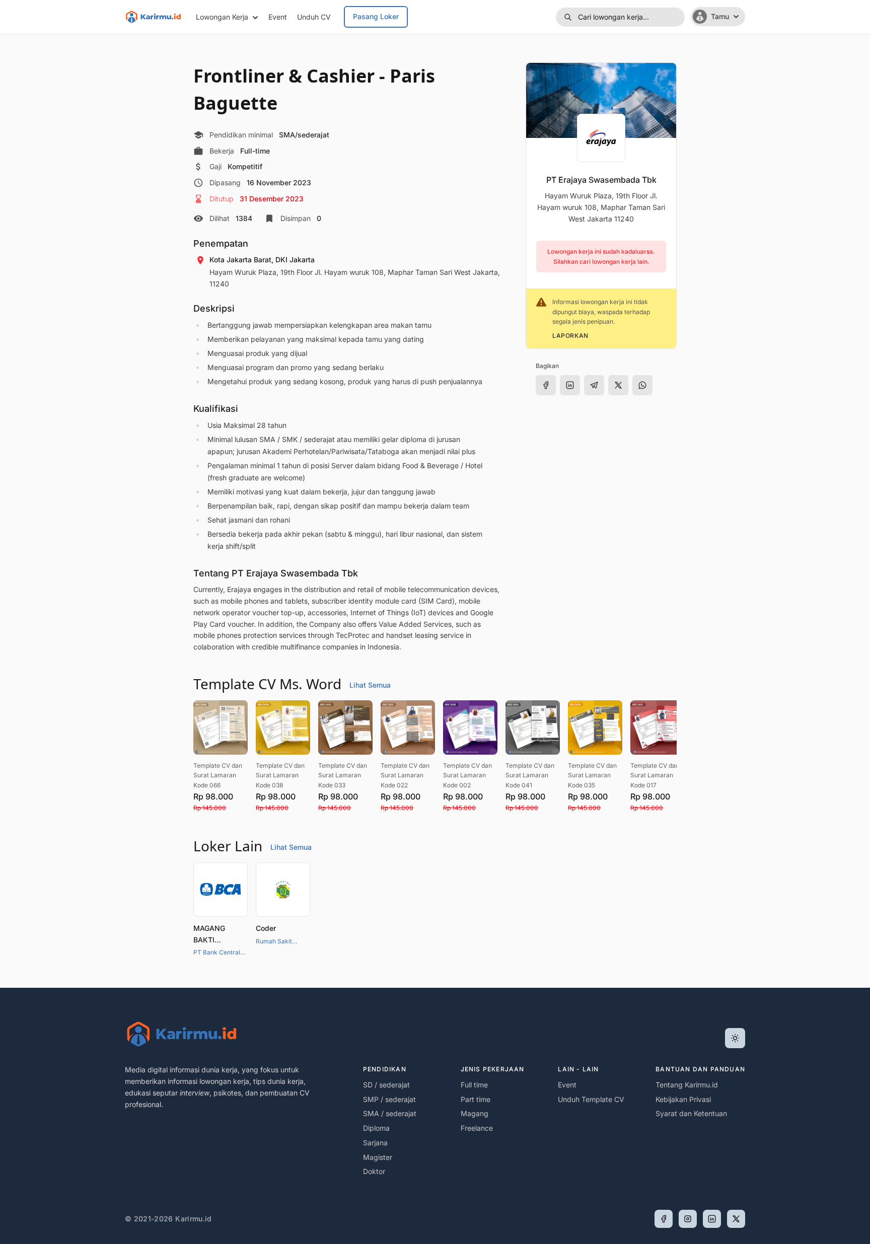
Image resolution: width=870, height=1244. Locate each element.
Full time (474, 1084)
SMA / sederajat (389, 1113)
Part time (475, 1099)
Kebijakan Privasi (683, 1099)
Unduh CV (314, 17)
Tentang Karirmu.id (687, 1084)
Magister (377, 1157)
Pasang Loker (376, 16)
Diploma (376, 1128)
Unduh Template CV (591, 1099)
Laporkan (570, 335)
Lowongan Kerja (222, 17)
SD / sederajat (386, 1084)
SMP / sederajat (389, 1099)
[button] (620, 17)
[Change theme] (735, 1038)
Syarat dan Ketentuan (691, 1113)
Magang (474, 1113)
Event (277, 17)
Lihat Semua (370, 685)
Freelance (477, 1128)
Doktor (374, 1171)
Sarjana (375, 1142)
